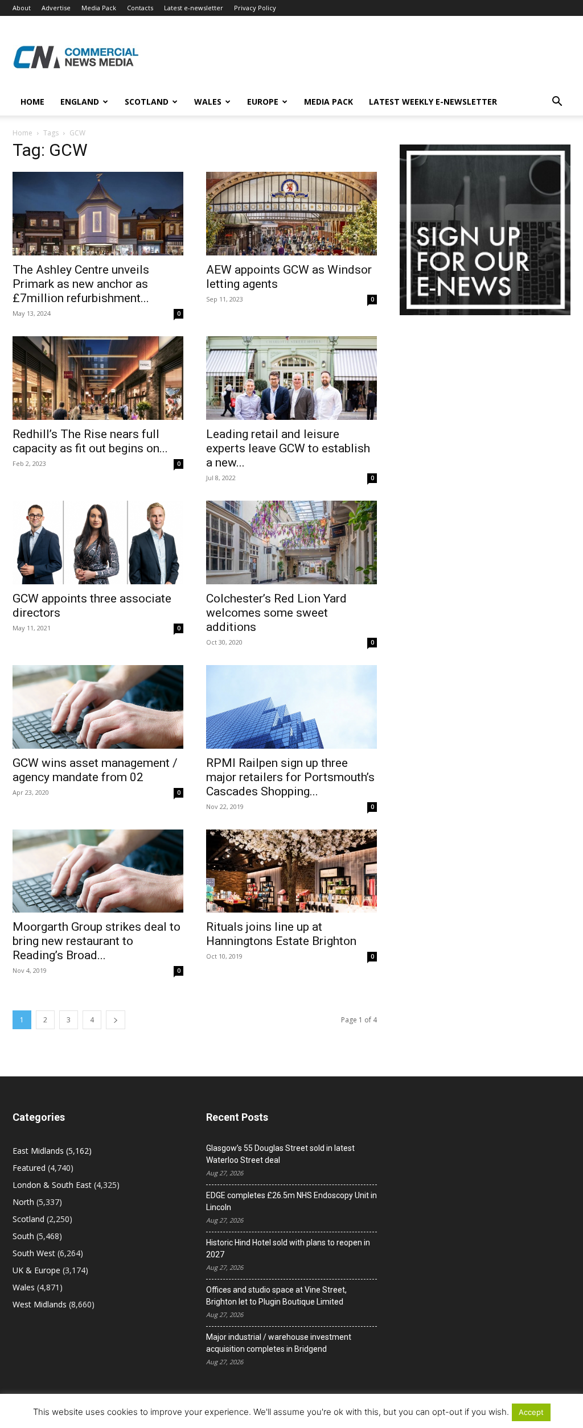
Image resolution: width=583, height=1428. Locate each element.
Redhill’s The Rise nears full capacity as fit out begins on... (90, 441)
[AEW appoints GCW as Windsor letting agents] (291, 213)
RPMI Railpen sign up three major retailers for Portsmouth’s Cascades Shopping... (290, 777)
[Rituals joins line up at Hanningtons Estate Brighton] (291, 871)
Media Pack (98, 7)
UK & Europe (36, 1270)
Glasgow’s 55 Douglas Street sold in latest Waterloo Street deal (280, 1154)
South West (34, 1253)
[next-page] (115, 1019)
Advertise (56, 7)
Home (32, 101)
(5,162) (52, 1150)
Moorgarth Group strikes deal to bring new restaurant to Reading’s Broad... (96, 941)
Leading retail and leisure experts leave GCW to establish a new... (288, 448)
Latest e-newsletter (193, 7)
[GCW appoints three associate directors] (98, 542)
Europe (262, 101)
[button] (556, 102)
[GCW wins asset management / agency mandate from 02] (98, 707)
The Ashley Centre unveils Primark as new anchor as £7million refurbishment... (81, 284)
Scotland (147, 101)
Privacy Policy (255, 7)
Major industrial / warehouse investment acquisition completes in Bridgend (278, 1342)
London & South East (52, 1184)
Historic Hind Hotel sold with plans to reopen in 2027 (288, 1248)
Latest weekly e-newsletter (433, 101)
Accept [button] (531, 1412)
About (22, 7)
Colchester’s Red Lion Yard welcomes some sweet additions (276, 613)
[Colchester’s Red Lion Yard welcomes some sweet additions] (291, 542)
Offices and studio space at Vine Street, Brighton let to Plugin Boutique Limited (276, 1295)
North (23, 1201)
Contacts (140, 7)
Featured (29, 1167)
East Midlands (38, 1150)
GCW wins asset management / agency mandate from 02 (95, 770)
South (23, 1236)
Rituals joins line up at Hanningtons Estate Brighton (281, 934)
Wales (207, 101)
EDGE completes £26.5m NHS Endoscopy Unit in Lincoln (291, 1201)
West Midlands (40, 1304)
